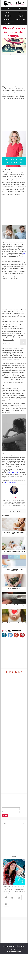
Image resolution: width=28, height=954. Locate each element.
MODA (7, 12)
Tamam (9, 951)
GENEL (7, 8)
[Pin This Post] (23, 637)
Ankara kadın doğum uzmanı (15, 630)
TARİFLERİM (7, 20)
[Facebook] (15, 511)
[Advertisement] (14, 71)
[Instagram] (13, 511)
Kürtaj (9, 631)
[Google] (8, 511)
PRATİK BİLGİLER (20, 20)
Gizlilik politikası (16, 951)
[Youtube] (17, 511)
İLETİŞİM (7, 23)
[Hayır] (26, 948)
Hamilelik (4, 631)
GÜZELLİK (20, 8)
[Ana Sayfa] (14, 5)
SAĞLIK (21, 12)
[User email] (19, 511)
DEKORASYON (7, 16)
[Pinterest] (10, 511)
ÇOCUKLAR (21, 16)
